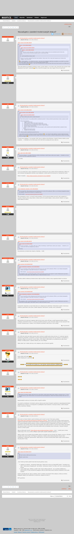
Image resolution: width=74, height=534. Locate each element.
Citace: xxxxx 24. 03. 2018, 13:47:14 (24, 451)
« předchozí (66, 24)
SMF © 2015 (35, 519)
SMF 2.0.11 (30, 519)
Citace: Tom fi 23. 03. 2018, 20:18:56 (25, 109)
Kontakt (15, 532)
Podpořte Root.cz (34, 532)
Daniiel (35, 520)
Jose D (8, 446)
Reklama (8, 75)
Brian (44, 520)
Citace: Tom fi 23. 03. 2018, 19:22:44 (27, 47)
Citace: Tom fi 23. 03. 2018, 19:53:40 (25, 42)
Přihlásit (37, 17)
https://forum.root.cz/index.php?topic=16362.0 (42, 430)
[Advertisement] (37, 7)
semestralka (7, 350)
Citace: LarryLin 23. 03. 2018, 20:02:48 (26, 112)
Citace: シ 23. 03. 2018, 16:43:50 (28, 49)
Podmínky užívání (26, 532)
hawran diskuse (8, 285)
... (5, 27)
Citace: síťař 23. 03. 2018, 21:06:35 (24, 152)
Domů (16, 17)
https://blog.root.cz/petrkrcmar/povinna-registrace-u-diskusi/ (32, 420)
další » (70, 24)
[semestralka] (8, 361)
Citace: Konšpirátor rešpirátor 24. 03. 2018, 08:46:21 (28, 188)
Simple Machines (42, 519)
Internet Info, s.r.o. (28, 530)
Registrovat (44, 17)
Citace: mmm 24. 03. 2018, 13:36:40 (24, 392)
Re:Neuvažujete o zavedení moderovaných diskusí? (32, 38)
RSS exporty (41, 532)
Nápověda (22, 17)
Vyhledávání (29, 17)
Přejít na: (52, 496)
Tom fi (8, 147)
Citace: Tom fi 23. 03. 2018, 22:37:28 (25, 241)
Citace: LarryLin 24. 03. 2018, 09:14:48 (25, 264)
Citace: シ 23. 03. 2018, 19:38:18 (25, 45)
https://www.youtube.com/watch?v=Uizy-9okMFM (38, 175)
